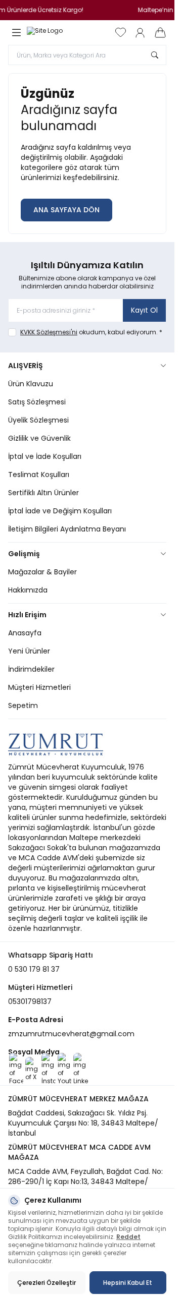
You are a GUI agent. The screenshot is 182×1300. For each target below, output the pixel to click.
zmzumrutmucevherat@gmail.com (71, 1034)
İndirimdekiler (31, 669)
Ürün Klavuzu (30, 384)
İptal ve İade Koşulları (44, 456)
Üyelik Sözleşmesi (38, 420)
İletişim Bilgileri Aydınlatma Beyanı (67, 529)
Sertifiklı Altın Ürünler (43, 493)
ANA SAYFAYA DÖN (66, 210)
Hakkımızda (28, 590)
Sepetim (23, 705)
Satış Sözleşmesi (37, 402)
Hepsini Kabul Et (127, 1282)
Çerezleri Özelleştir (46, 1282)
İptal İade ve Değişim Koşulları (60, 511)
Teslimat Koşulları (38, 474)
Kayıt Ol (144, 310)
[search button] (154, 55)
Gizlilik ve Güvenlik (39, 438)
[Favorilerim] (120, 32)
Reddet (128, 1236)
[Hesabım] (140, 33)
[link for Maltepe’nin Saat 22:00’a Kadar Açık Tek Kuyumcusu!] (87, 10)
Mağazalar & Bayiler (42, 572)
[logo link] (52, 33)
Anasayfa (24, 633)
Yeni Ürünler (29, 651)
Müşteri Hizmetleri (39, 687)
